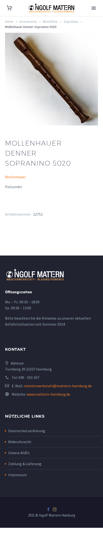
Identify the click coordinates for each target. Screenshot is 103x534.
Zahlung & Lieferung (24, 463)
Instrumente (28, 21)
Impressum (17, 474)
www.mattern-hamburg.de (48, 394)
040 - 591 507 (28, 377)
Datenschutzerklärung (26, 430)
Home (9, 21)
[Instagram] (55, 509)
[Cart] (9, 8)
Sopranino (71, 21)
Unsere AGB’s (19, 452)
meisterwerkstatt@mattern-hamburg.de (58, 385)
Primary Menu (93, 8)
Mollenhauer (15, 176)
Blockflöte (50, 21)
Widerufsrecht (19, 441)
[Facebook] (48, 509)
